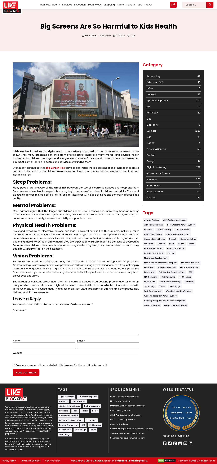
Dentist (172, 239)
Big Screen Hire (55, 168)
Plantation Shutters (189, 267)
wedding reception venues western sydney (164, 300)
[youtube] (185, 443)
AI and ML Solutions (119, 424)
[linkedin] (190, 443)
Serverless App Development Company (127, 438)
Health (56, 4)
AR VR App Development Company (125, 415)
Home (120, 4)
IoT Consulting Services (120, 410)
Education (80, 4)
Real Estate (149, 272)
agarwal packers (151, 220)
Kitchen (171, 253)
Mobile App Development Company (160, 262)
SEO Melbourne (168, 277)
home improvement (153, 248)
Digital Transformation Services (124, 396)
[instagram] (180, 443)
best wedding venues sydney (181, 225)
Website (17, 353)
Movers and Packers (190, 262)
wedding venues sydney (175, 305)
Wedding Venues (152, 305)
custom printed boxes (154, 239)
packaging (149, 267)
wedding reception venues (178, 291)
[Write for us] (173, 5)
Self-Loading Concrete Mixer (172, 272)
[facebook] (165, 443)
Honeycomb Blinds (175, 248)
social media (149, 281)
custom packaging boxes (177, 234)
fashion (161, 244)
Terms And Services (30, 461)
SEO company (150, 277)
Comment (20, 310)
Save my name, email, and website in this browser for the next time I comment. (61, 365)
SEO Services (185, 277)
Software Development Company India (127, 433)
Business (45, 4)
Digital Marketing (188, 239)
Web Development (152, 291)
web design (174, 286)
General (131, 4)
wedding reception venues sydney (160, 296)
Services (67, 4)
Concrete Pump (164, 229)
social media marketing (170, 281)
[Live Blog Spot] (14, 7)
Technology (95, 4)
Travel (148, 4)
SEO (140, 4)
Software (189, 281)
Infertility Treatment (153, 253)
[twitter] (170, 443)
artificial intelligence (153, 225)
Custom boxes (182, 229)
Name (17, 340)
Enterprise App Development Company (127, 406)
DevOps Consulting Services (123, 419)
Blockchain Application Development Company (131, 428)
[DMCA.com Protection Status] (167, 461)
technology (149, 286)
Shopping (109, 4)
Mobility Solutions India (120, 401)
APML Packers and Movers (174, 220)
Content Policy (52, 461)
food (171, 244)
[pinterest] (175, 443)
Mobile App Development (155, 258)
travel (162, 286)
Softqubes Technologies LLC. (131, 461)
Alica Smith (91, 35)
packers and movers (167, 267)
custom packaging (153, 234)
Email (81, 340)
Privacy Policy (9, 461)
